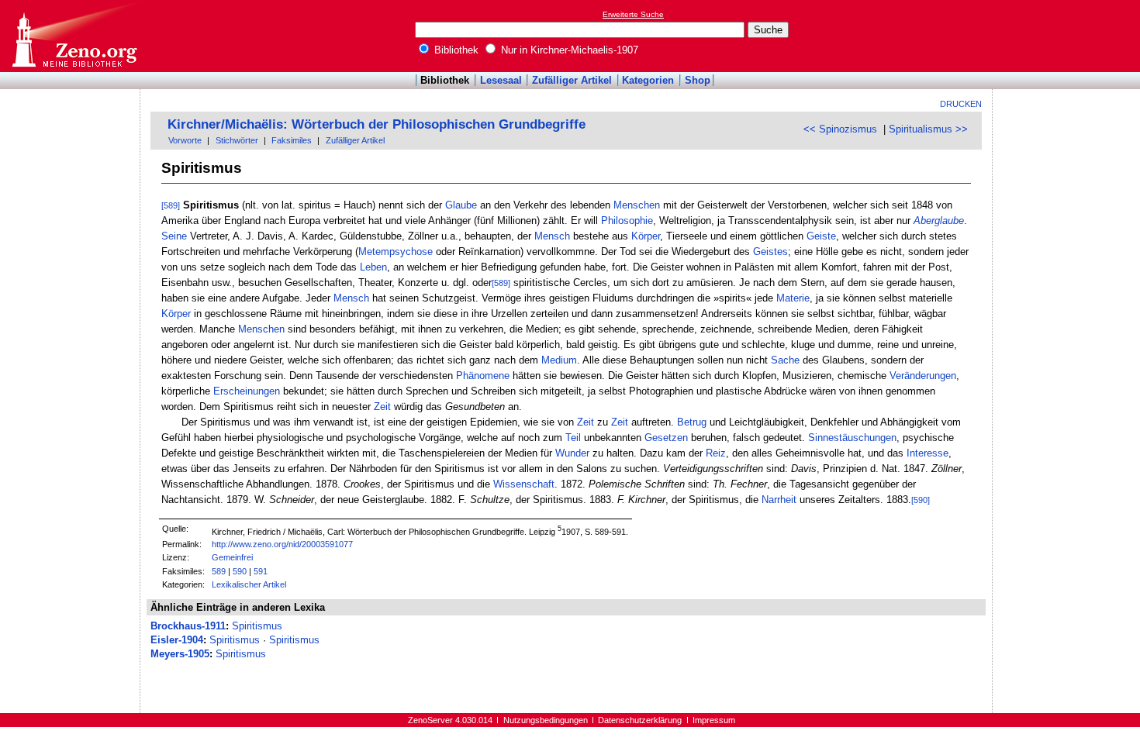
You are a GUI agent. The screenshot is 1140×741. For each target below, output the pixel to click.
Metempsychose (395, 251)
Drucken (961, 104)
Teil (573, 437)
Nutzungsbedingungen (545, 720)
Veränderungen (923, 375)
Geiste (821, 236)
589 (219, 571)
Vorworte (185, 140)
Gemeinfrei (232, 557)
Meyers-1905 (179, 654)
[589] (170, 205)
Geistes (770, 251)
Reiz (716, 453)
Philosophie (627, 220)
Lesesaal (501, 80)
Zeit (382, 406)
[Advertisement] (1068, 36)
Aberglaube (939, 220)
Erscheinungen (246, 391)
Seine (174, 236)
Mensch (552, 236)
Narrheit (779, 499)
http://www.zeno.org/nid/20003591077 (282, 544)
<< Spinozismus (840, 129)
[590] (920, 500)
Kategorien (648, 80)
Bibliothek (454, 50)
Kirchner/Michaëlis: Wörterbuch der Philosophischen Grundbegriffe (377, 124)
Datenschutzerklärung (640, 720)
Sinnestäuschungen (852, 437)
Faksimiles (291, 140)
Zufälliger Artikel (572, 80)
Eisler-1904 (176, 640)
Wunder (572, 453)
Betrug (691, 422)
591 (261, 571)
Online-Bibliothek (73, 36)
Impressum (714, 720)
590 (240, 571)
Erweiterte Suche (633, 14)
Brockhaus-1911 (188, 626)
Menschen (636, 205)
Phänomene (483, 375)
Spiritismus (257, 626)
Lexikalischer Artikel (249, 584)
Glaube (461, 205)
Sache (785, 360)
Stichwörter (237, 140)
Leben (373, 267)
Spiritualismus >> (928, 129)
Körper (645, 236)
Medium (559, 360)
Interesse (927, 453)
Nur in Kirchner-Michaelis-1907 (568, 50)
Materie (793, 298)
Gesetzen (666, 437)
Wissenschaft (523, 484)
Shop (697, 80)
